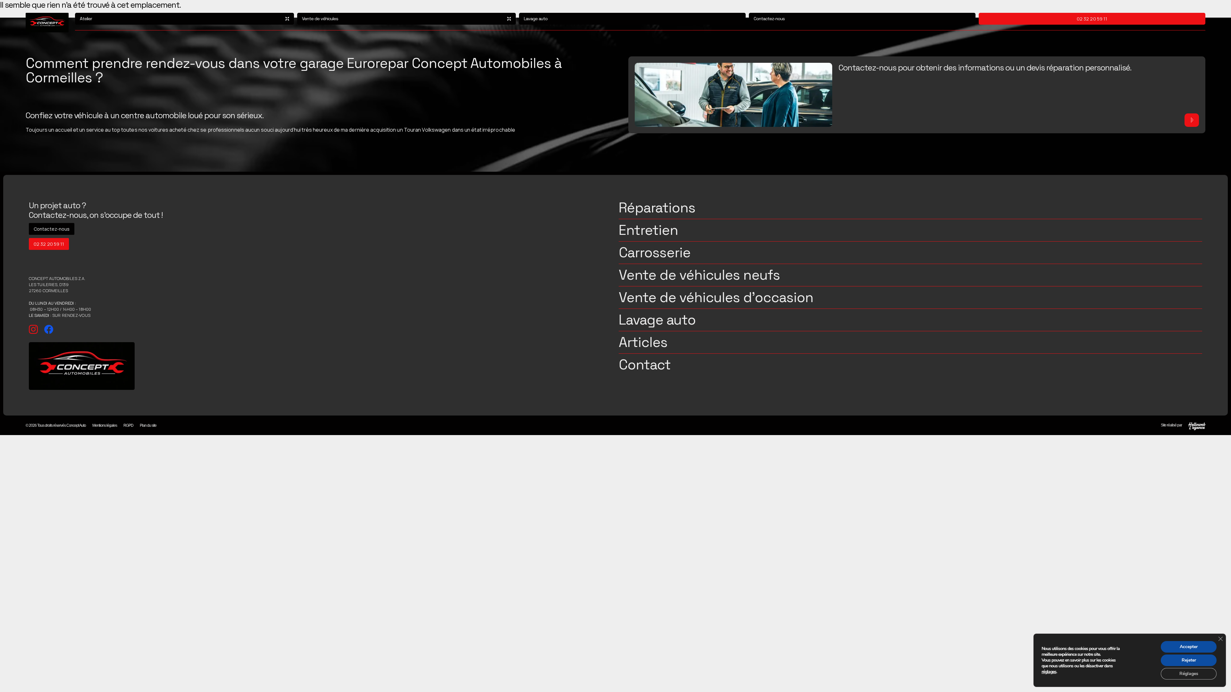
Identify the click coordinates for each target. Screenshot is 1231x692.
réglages (1049, 672)
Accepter (1189, 647)
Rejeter (1189, 660)
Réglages (1188, 674)
